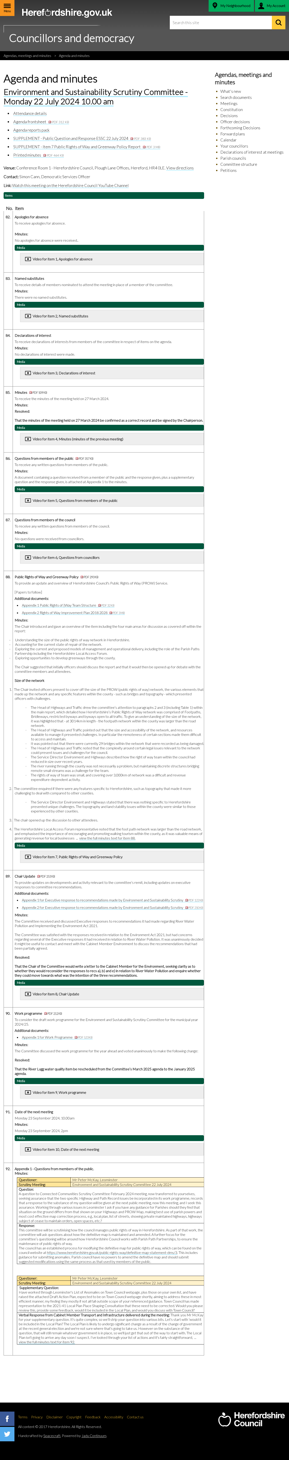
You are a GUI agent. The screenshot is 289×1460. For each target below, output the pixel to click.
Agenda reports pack (31, 129)
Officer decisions (235, 121)
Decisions (229, 115)
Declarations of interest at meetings (252, 152)
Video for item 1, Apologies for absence (63, 259)
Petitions (228, 170)
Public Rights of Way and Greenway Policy (56, 577)
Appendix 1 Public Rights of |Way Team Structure (68, 605)
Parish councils (233, 158)
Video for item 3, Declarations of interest (64, 373)
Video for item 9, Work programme (60, 1092)
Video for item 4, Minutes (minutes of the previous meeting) (78, 439)
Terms (23, 1417)
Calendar (228, 139)
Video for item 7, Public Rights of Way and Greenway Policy (78, 857)
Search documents (236, 97)
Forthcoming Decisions (240, 127)
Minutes (31, 392)
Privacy (37, 1417)
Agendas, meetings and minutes (27, 55)
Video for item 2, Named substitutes (60, 316)
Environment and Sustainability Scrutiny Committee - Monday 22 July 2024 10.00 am (96, 96)
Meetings (229, 103)
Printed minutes (38, 154)
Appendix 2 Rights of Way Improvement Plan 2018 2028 (73, 612)
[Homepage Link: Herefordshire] (251, 1419)
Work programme (38, 1013)
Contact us (135, 1417)
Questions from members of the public (54, 458)
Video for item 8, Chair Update (56, 994)
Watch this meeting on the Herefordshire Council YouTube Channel (70, 185)
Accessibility (113, 1417)
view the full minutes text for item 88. (107, 838)
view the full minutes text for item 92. (47, 1342)
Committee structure (238, 164)
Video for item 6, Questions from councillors (66, 557)
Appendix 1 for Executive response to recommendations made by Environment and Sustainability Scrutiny (112, 900)
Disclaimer (54, 1417)
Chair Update (35, 876)
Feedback (93, 1417)
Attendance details (30, 113)
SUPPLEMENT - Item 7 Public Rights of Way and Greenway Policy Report (86, 146)
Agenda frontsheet (41, 121)
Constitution (231, 109)
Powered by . (84, 1435)
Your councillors (234, 145)
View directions (180, 167)
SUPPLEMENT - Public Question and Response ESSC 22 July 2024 (82, 138)
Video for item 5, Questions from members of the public (75, 500)
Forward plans (232, 133)
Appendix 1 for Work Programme (57, 1037)
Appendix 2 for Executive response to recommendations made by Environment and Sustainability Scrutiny (112, 907)
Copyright (74, 1417)
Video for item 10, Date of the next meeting (66, 1149)
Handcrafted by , (39, 1435)
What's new (230, 91)
